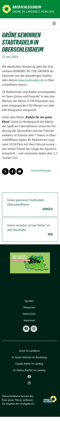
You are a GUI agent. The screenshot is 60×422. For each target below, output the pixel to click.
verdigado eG (27, 403)
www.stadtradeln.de (31, 80)
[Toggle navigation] (54, 23)
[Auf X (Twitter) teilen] (5, 171)
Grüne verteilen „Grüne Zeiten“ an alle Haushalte (30, 229)
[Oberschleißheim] (6, 9)
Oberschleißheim (26, 7)
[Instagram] (33, 328)
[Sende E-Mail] (19, 171)
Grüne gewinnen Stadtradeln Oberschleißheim (30, 204)
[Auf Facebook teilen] (12, 171)
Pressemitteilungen (41, 170)
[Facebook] (26, 328)
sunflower (27, 400)
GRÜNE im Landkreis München (33, 11)
